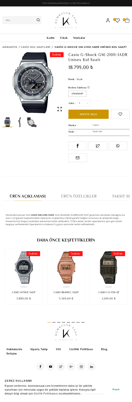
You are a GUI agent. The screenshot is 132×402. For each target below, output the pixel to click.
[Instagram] (81, 367)
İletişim (11, 353)
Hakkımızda (14, 349)
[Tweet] (98, 146)
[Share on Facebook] (77, 146)
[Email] (77, 157)
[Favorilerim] (117, 20)
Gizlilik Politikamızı (46, 393)
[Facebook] (40, 367)
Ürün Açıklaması (28, 196)
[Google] (71, 367)
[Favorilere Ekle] (120, 114)
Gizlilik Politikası (81, 349)
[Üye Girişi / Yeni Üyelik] (107, 20)
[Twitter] (61, 367)
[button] (5, 397)
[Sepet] (127, 20)
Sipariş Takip (39, 349)
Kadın (51, 37)
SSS (58, 349)
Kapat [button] (116, 389)
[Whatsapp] (118, 146)
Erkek (64, 37)
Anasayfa (9, 46)
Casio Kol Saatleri (35, 46)
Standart (77, 93)
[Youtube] (51, 367)
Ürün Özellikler (79, 196)
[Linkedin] (92, 367)
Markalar (79, 37)
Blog (104, 349)
